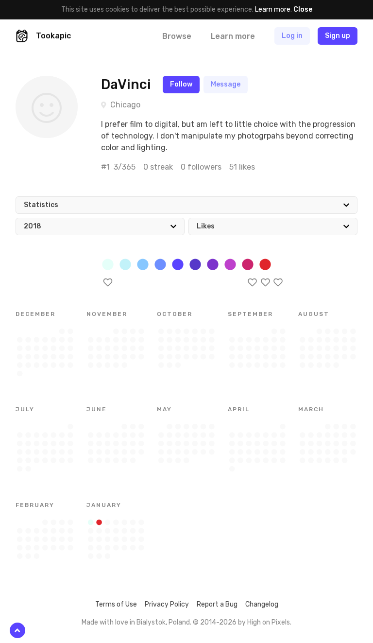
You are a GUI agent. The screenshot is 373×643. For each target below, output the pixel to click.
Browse (176, 36)
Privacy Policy (167, 604)
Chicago (125, 104)
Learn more (272, 9)
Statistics (41, 205)
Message (225, 84)
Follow (181, 84)
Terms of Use (116, 604)
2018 (32, 226)
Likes (206, 226)
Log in (292, 36)
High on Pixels (268, 622)
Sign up (337, 36)
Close (302, 9)
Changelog (261, 604)
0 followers (201, 167)
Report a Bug (217, 604)
